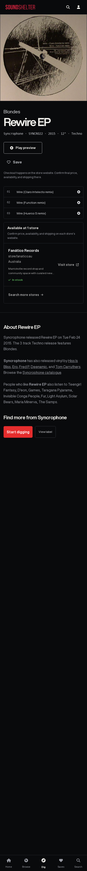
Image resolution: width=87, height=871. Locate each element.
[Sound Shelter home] (20, 7)
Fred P (24, 366)
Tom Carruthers (68, 366)
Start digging (18, 432)
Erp (15, 366)
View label (45, 431)
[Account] (78, 7)
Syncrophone (13, 133)
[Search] (68, 7)
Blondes (12, 111)
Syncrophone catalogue (42, 372)
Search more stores (23, 294)
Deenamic (39, 366)
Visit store (66, 264)
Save (17, 162)
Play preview (26, 147)
